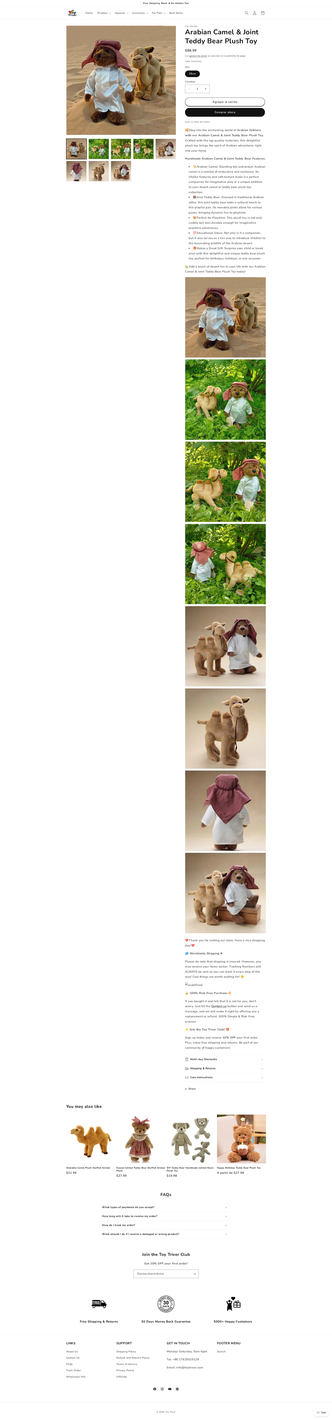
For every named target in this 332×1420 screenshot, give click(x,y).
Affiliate (121, 1376)
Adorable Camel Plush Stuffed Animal (88, 1167)
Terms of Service (126, 1364)
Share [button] (192, 1088)
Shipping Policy (126, 1351)
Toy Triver (170, 1412)
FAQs (69, 1364)
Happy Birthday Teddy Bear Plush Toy (239, 1167)
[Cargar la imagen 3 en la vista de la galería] (121, 149)
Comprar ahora (225, 112)
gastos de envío (198, 55)
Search (221, 1351)
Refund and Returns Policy (133, 1357)
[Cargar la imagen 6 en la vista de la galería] (76, 171)
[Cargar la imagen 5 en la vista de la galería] (165, 149)
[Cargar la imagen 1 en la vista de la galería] (76, 149)
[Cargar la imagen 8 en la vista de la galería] (121, 171)
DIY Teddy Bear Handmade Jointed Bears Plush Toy (190, 1169)
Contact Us (73, 1357)
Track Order (73, 1370)
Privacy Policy (125, 1370)
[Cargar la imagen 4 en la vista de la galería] (143, 149)
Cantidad (190, 81)
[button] (104, 13)
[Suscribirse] (195, 1274)
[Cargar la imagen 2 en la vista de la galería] (99, 149)
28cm (192, 73)
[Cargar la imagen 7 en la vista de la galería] (99, 171)
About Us (72, 1351)
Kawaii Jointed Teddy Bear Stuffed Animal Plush (140, 1169)
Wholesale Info (76, 1376)
